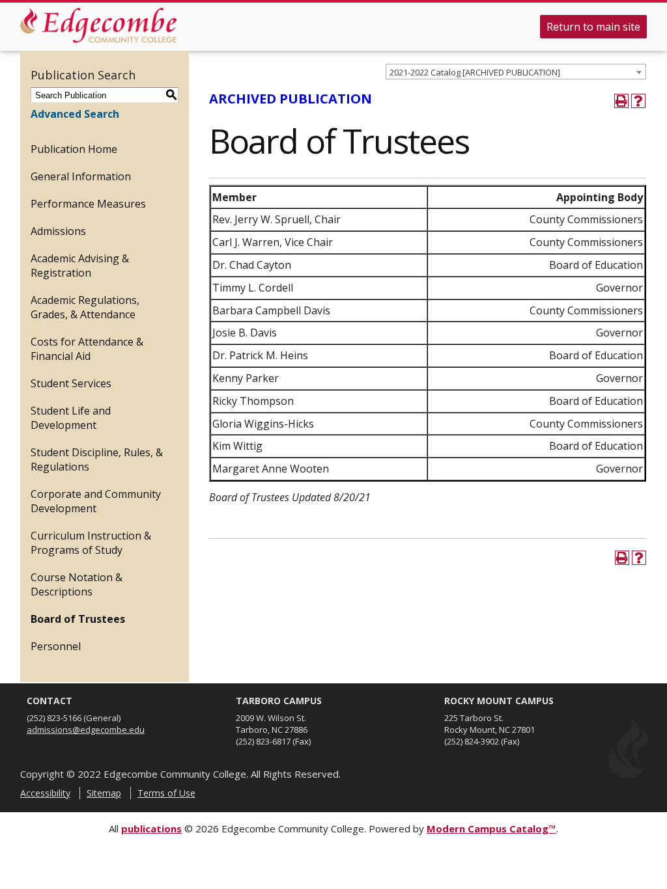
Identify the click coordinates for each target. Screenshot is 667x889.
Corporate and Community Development (96, 501)
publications (151, 828)
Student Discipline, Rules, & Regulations (97, 459)
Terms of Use (166, 793)
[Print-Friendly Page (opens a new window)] (621, 101)
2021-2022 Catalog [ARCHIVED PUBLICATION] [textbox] (475, 72)
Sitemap (104, 793)
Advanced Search (75, 114)
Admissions (58, 231)
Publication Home (74, 149)
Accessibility (45, 793)
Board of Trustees (78, 619)
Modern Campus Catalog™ (491, 828)
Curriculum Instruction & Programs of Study (91, 542)
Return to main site (593, 27)
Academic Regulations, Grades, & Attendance (85, 307)
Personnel (56, 646)
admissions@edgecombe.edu (86, 729)
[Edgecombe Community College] (98, 25)
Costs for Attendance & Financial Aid (87, 349)
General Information (81, 176)
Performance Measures (88, 204)
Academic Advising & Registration (80, 265)
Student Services (71, 383)
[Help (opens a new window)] (638, 101)
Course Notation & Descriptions (76, 584)
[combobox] (516, 71)
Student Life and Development (71, 417)
